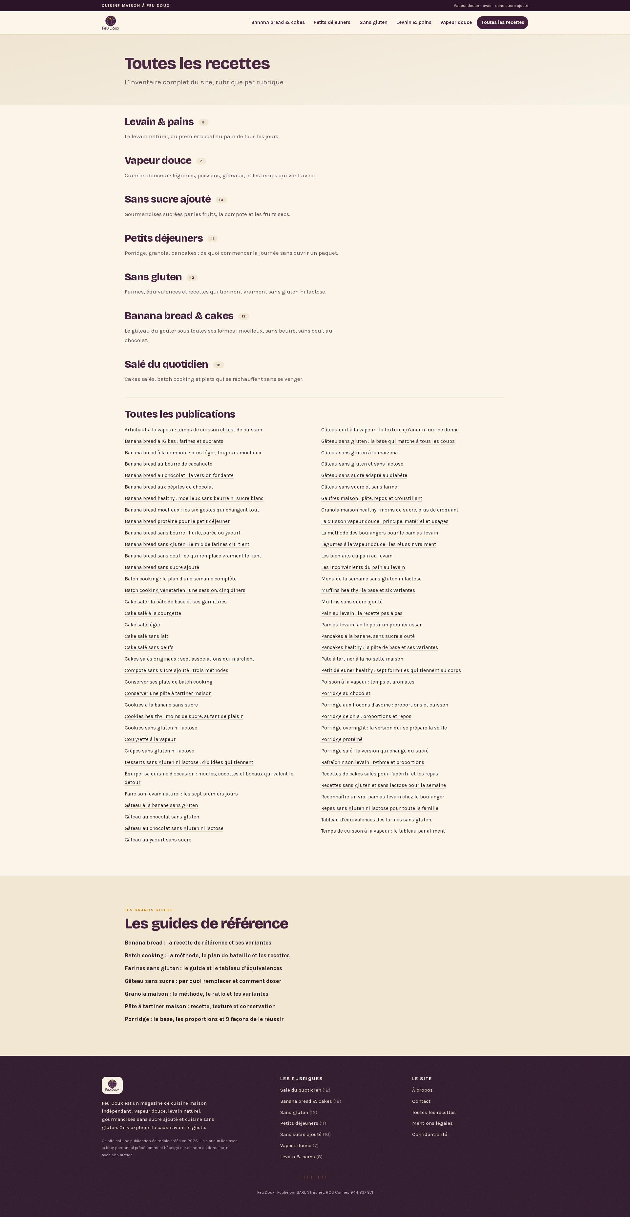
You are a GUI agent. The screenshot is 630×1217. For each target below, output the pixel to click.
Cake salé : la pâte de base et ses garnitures (176, 602)
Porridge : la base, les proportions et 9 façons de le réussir (204, 1019)
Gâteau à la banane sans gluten (161, 805)
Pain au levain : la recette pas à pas (362, 613)
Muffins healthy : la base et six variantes (368, 590)
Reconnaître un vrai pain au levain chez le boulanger (382, 797)
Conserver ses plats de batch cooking (169, 682)
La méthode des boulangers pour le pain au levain (379, 533)
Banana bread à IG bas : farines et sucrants (174, 441)
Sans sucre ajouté (168, 199)
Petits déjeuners (332, 22)
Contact (421, 1101)
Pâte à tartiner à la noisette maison (362, 659)
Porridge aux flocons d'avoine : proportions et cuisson (384, 705)
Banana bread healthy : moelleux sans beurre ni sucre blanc (194, 498)
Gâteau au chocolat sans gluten (162, 817)
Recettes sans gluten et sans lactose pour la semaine (383, 785)
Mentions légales (432, 1123)
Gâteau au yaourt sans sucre (158, 840)
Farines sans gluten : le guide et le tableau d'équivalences (203, 968)
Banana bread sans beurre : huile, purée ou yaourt (183, 533)
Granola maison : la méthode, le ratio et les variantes (196, 993)
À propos (422, 1090)
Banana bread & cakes (278, 22)
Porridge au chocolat (345, 693)
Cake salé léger (142, 625)
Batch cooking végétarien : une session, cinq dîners (185, 590)
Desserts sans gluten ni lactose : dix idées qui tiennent (189, 762)
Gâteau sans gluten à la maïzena (359, 453)
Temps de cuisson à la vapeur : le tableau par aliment (383, 831)
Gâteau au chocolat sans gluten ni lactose (174, 828)
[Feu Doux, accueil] (111, 22)
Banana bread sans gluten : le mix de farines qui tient (187, 544)
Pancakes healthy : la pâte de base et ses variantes (379, 647)
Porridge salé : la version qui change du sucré (375, 751)
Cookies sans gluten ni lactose (161, 728)
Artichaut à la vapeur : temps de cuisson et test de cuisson (193, 430)
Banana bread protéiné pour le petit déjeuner (177, 521)
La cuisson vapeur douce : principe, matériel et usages (385, 521)
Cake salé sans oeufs (149, 647)
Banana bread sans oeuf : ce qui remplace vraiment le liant (193, 556)
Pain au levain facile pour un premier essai (371, 625)
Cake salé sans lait (146, 636)
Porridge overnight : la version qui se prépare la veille (384, 728)
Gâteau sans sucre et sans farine (359, 487)
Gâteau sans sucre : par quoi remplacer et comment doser (203, 981)
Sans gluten (374, 22)
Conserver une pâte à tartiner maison (168, 693)
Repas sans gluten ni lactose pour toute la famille (379, 808)
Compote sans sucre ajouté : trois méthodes (176, 670)
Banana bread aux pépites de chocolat (169, 487)
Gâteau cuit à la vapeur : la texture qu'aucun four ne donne (390, 430)
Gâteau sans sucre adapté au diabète (364, 475)
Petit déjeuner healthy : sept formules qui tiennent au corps (391, 670)
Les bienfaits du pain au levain (356, 556)
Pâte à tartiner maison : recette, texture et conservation (200, 1006)
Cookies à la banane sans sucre (161, 705)
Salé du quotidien (166, 364)
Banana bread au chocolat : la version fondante (179, 475)
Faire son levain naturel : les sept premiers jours (181, 794)
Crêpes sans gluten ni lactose (159, 751)
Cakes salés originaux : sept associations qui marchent (189, 659)
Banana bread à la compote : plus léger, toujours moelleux (193, 453)
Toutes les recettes (502, 22)
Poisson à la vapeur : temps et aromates (367, 682)
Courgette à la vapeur (150, 739)
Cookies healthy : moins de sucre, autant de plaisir (184, 716)
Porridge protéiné (342, 739)
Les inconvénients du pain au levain (363, 567)
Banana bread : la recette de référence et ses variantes (198, 942)
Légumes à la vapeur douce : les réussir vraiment (378, 544)
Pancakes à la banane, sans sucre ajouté (368, 636)
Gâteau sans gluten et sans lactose (362, 464)
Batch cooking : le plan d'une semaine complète (181, 579)
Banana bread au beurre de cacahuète (168, 464)
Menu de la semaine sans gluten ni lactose (371, 579)
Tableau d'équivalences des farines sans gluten (376, 820)
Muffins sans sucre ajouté (352, 602)
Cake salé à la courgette (153, 613)
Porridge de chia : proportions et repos (366, 716)
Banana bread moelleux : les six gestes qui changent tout (192, 510)
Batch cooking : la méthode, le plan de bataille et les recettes (207, 955)
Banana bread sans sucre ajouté (162, 567)
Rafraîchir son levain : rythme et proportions (372, 762)
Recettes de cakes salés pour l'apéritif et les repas (379, 774)
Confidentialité (429, 1134)
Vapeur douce (456, 22)
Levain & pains (413, 22)
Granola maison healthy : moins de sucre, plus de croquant (389, 510)
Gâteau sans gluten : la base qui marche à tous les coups (388, 441)
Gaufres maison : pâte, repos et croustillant (371, 498)
